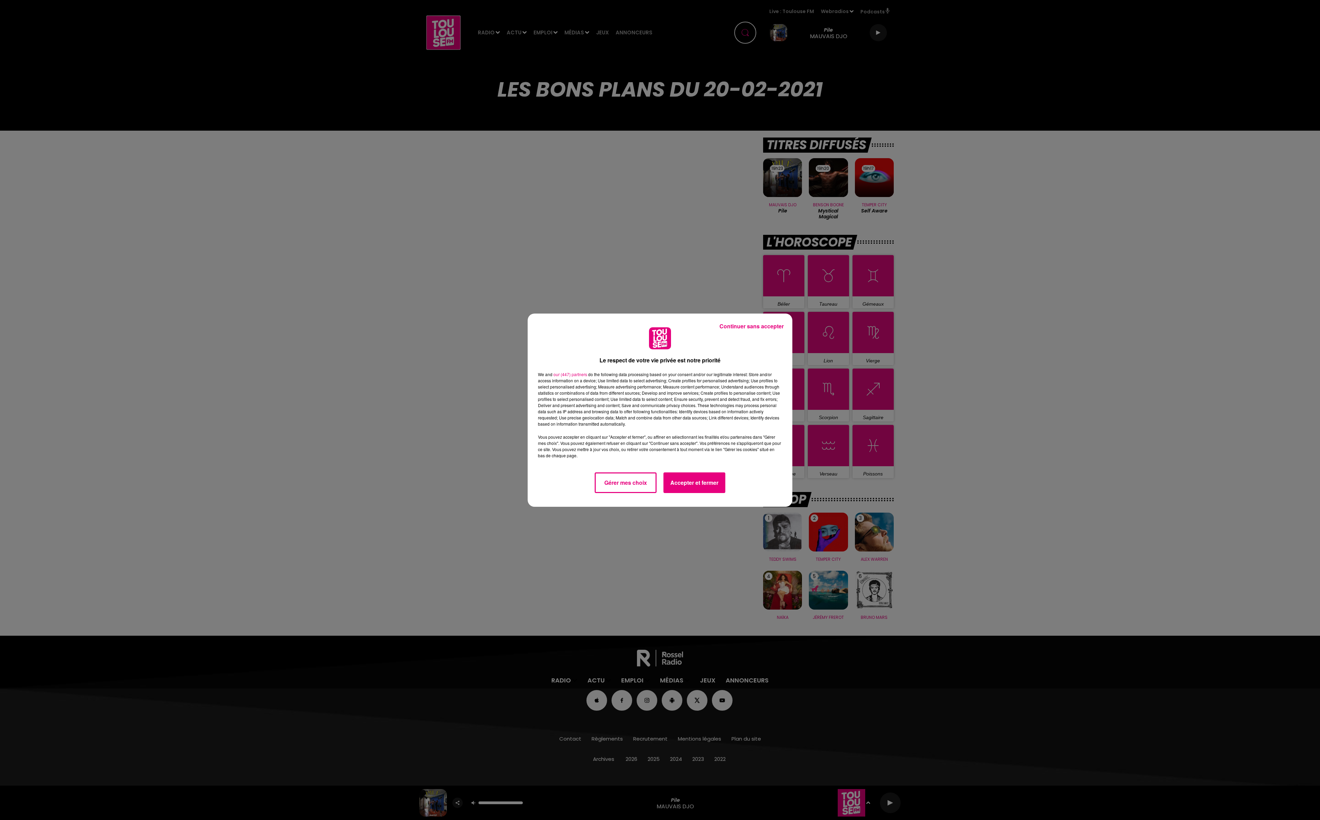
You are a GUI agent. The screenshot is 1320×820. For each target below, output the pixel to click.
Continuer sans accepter (751, 326)
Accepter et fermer (694, 482)
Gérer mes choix (625, 482)
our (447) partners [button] (570, 374)
